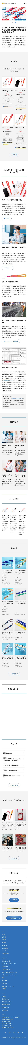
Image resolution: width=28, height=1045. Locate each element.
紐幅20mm (17, 582)
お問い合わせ (5, 1010)
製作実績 (4, 940)
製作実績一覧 (15, 674)
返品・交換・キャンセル (8, 986)
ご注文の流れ (5, 966)
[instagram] (9, 1032)
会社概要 (4, 996)
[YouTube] (18, 1032)
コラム (23, 828)
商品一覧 (15, 155)
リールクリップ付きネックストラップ (14, 517)
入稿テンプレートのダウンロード (10, 975)
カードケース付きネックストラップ (5, 517)
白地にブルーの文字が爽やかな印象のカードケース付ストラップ (7, 658)
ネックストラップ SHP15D (7, 127)
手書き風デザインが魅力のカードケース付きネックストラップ (20, 658)
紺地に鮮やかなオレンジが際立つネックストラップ (7, 633)
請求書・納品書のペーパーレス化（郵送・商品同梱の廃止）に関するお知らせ (12, 759)
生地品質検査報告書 (8, 380)
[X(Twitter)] (5, 1032)
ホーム (3, 934)
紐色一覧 (4, 942)
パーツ (10, 829)
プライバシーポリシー (7, 1002)
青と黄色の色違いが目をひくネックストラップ (20, 633)
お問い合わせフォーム (15, 918)
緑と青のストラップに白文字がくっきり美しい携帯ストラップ (20, 603)
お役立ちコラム (5, 953)
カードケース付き (5, 582)
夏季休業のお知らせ (7, 753)
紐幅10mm (10, 637)
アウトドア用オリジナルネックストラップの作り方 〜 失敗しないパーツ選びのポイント (7, 825)
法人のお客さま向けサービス (9, 964)
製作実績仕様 (4, 579)
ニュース (4, 951)
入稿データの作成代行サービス (9, 972)
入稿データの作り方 (6, 969)
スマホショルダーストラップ (7, 476)
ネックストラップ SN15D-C (7, 91)
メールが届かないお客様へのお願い (10, 765)
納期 (3, 978)
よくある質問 (5, 948)
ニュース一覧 (15, 785)
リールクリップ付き (6, 583)
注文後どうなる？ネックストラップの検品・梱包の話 (20, 848)
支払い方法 (4, 980)
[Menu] (25, 3)
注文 (16, 829)
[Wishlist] (22, 1032)
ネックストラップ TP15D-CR (20, 128)
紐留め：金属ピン (5, 614)
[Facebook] (14, 1032)
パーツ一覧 (4, 945)
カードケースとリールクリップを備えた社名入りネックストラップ (7, 572)
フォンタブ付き (5, 639)
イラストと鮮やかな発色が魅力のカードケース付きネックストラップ (20, 572)
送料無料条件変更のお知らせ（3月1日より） (12, 776)
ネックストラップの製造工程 (12, 341)
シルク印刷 (4, 577)
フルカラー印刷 (18, 579)
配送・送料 (4, 983)
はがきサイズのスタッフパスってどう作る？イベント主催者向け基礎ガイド (20, 824)
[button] (3, 13)
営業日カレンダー (6, 999)
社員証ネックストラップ (6, 446)
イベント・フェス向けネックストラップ (20, 476)
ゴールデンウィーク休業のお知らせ (10, 770)
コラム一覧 (14, 858)
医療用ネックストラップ (19, 446)
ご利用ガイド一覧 (6, 961)
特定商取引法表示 (6, 1004)
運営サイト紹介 (5, 1007)
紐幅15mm (4, 580)
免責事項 (4, 989)
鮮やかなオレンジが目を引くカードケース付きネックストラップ (7, 603)
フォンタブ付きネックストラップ (22, 517)
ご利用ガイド (8, 268)
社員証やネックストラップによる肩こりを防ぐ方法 (7, 848)
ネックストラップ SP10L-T (20, 90)
